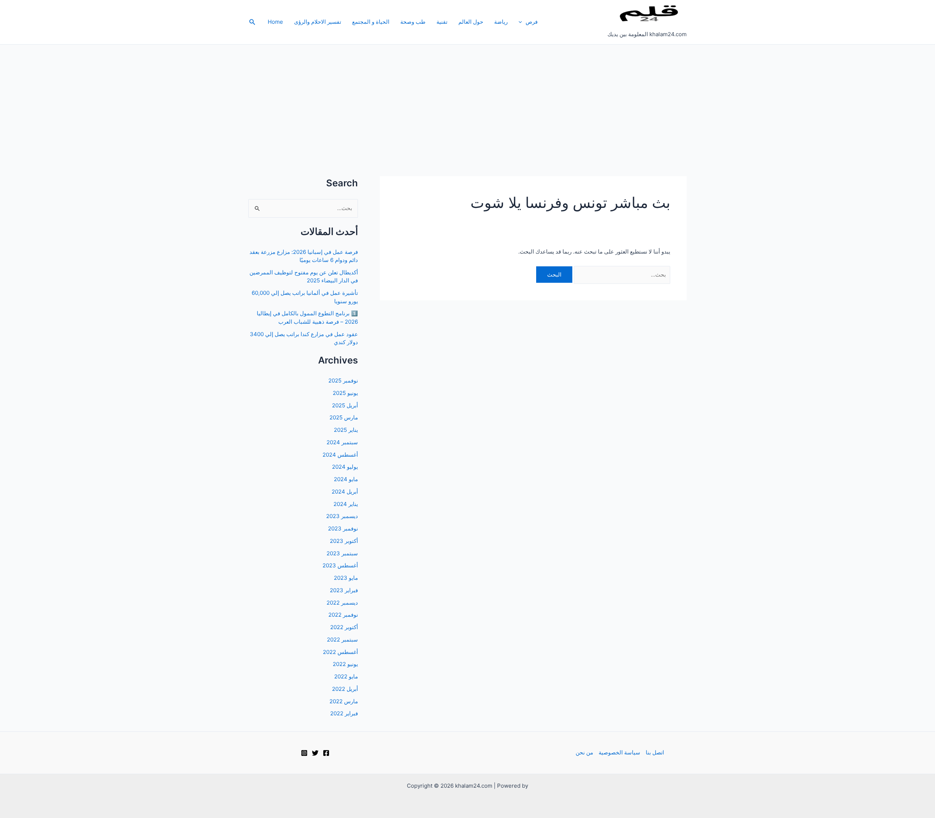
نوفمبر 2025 (343, 380)
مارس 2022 (343, 701)
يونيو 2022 (345, 664)
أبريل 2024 (345, 491)
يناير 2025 (346, 429)
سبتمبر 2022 (342, 639)
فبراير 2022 (344, 713)
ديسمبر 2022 (342, 602)
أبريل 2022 (345, 688)
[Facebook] (326, 753)
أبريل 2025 (345, 405)
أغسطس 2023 (340, 565)
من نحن (584, 752)
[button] (522, 22)
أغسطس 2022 (340, 651)
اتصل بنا (655, 752)
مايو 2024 (346, 479)
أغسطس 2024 (340, 454)
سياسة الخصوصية (619, 752)
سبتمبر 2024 (342, 442)
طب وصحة (412, 21)
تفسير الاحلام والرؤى (317, 21)
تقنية (441, 21)
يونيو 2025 (345, 392)
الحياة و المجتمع (370, 21)
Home (275, 21)
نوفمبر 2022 (343, 614)
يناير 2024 (345, 504)
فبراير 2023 (344, 590)
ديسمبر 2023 (342, 516)
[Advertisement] (467, 99)
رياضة (501, 21)
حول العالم (470, 21)
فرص (532, 21)
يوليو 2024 (345, 466)
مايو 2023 (346, 577)
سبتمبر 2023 (342, 553)
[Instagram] (304, 753)
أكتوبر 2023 (344, 540)
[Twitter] (315, 753)
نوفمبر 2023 (343, 528)
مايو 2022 (346, 676)
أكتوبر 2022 (344, 627)
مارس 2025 (343, 417)
